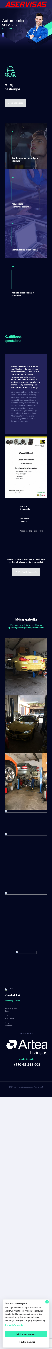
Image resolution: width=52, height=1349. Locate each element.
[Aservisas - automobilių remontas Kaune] (26, 4)
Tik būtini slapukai (26, 1342)
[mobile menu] (48, 4)
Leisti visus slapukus (26, 1334)
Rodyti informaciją (14, 1325)
